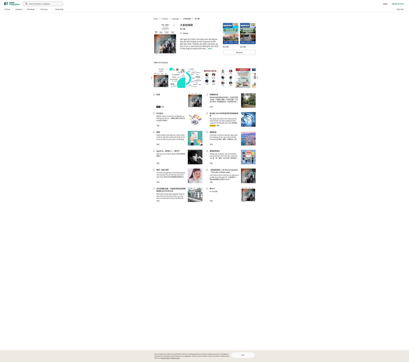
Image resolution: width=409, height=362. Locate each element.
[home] (11, 4)
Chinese (165, 19)
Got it (243, 355)
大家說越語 (187, 19)
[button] (184, 33)
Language (175, 19)
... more (209, 48)
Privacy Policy (165, 358)
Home (155, 19)
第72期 (197, 19)
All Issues (239, 52)
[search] (25, 3)
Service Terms (176, 358)
